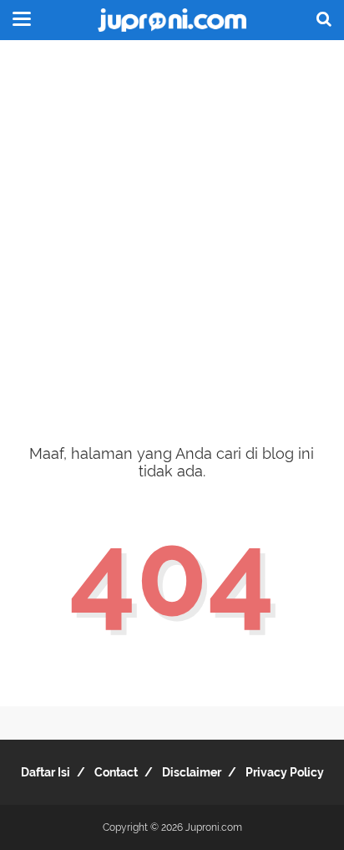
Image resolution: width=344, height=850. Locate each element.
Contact (116, 772)
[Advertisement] (172, 231)
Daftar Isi (45, 772)
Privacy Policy (284, 772)
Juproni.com (213, 827)
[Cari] (323, 18)
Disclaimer (191, 772)
